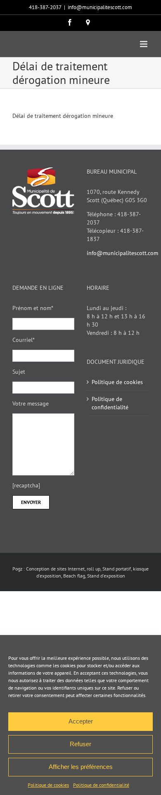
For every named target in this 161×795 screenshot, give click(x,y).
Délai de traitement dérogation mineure (62, 115)
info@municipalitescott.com (100, 7)
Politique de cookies (48, 785)
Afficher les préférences (81, 766)
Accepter (81, 721)
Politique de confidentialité (101, 785)
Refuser (80, 743)
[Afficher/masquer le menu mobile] (144, 44)
